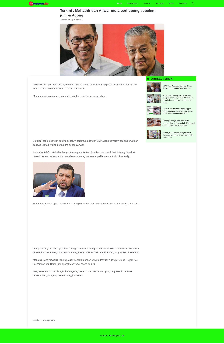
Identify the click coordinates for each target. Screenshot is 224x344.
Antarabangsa (133, 3)
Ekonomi (183, 3)
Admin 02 (67, 20)
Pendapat (160, 3)
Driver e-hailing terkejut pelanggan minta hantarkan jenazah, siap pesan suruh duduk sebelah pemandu (178, 111)
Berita (119, 3)
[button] (192, 3)
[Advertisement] (87, 120)
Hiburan (147, 3)
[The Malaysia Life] (39, 3)
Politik (171, 3)
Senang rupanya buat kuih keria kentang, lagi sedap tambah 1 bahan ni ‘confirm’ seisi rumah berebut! (179, 123)
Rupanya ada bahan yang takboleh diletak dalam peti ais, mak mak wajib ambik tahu (178, 135)
